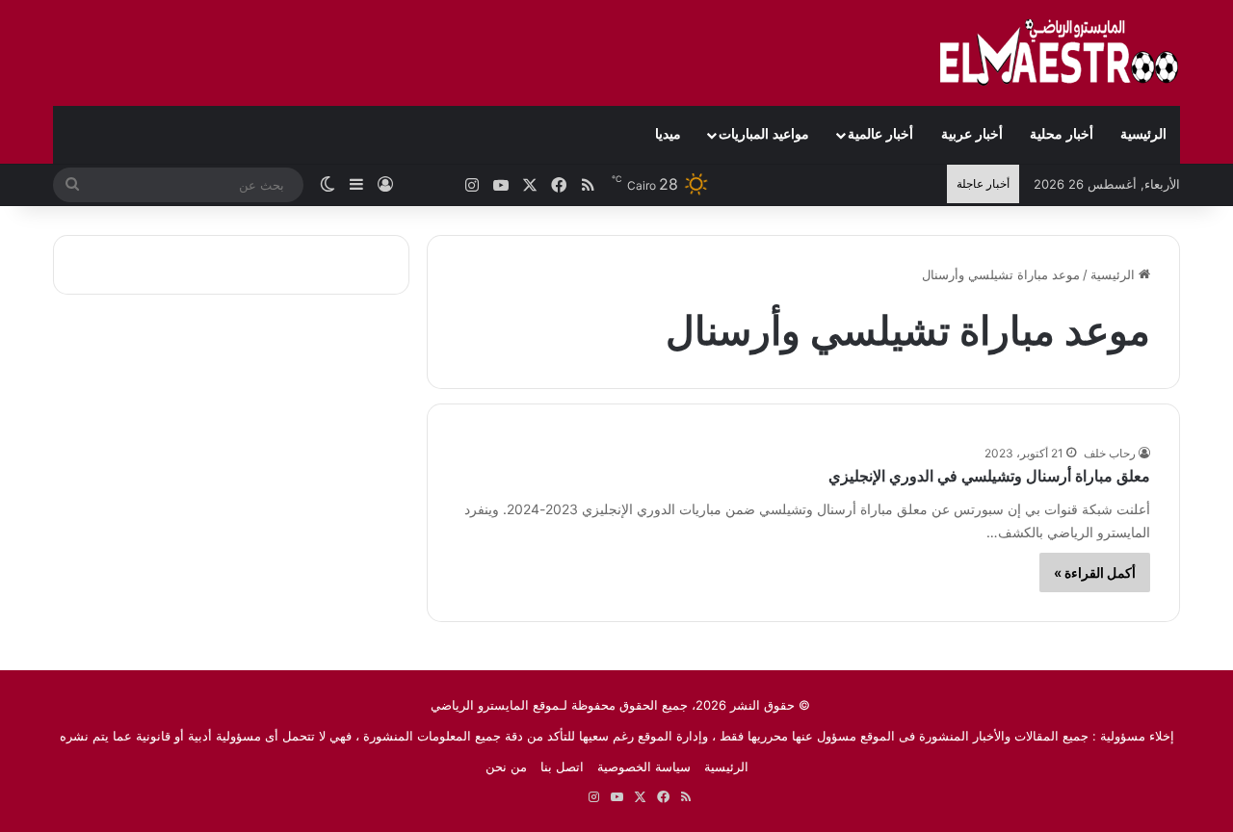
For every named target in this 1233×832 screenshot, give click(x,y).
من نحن (506, 766)
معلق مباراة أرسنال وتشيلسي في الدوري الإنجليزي (989, 476)
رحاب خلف (1110, 453)
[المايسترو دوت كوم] (1059, 53)
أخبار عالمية (880, 134)
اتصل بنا (562, 766)
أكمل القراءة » (1095, 572)
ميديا (668, 134)
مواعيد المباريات (764, 134)
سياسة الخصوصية (644, 766)
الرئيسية (1143, 134)
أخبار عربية (972, 134)
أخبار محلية (1061, 134)
